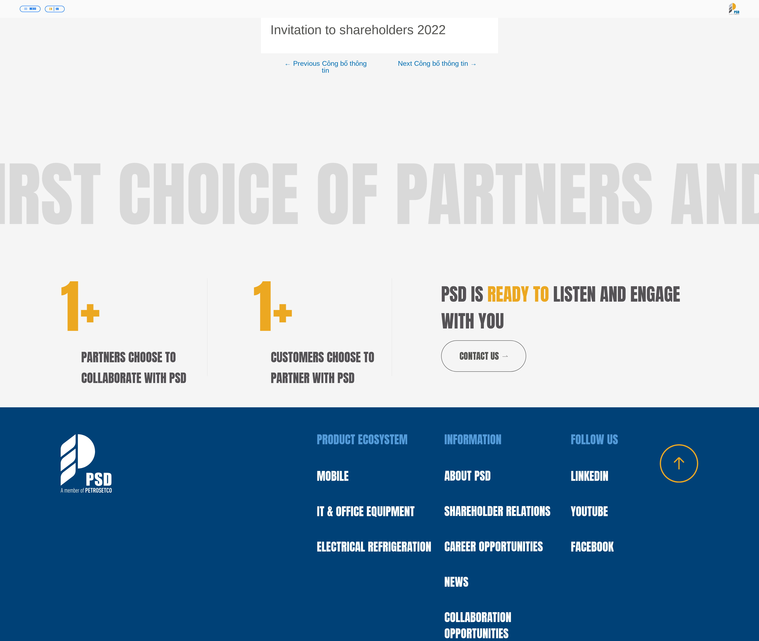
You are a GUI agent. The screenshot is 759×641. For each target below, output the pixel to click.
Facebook (592, 547)
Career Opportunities (493, 546)
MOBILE (333, 476)
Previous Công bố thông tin (325, 67)
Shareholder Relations (497, 511)
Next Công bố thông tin (437, 63)
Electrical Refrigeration (374, 546)
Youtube (589, 511)
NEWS (456, 582)
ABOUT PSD (467, 476)
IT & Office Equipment (366, 511)
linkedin (589, 476)
